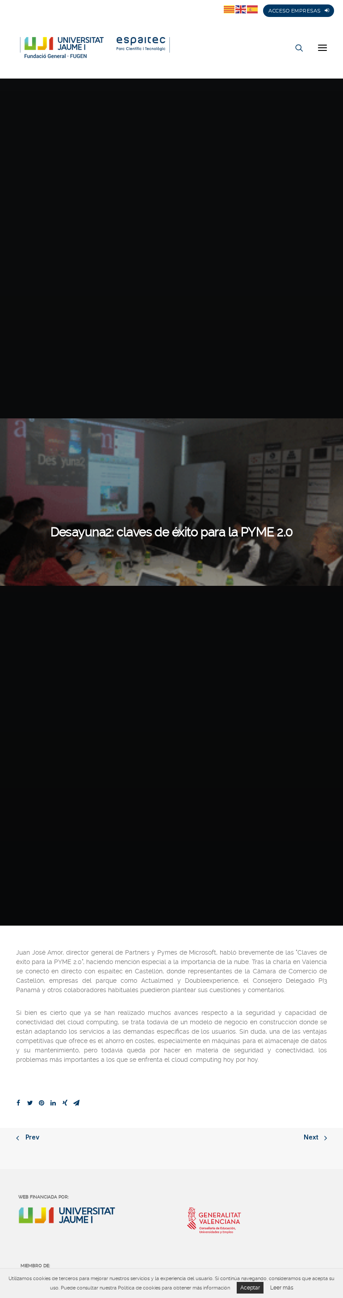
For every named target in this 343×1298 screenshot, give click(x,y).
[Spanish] (253, 9)
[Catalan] (229, 9)
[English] (241, 9)
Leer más (281, 1288)
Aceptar (250, 1288)
